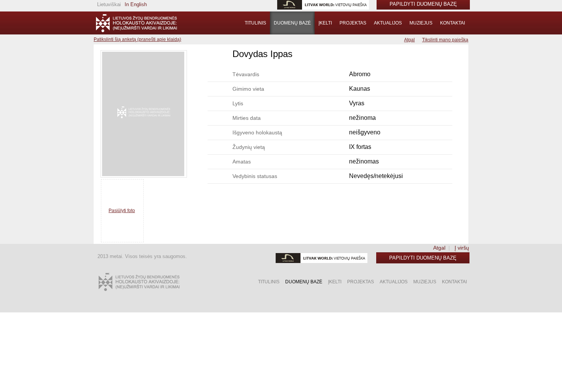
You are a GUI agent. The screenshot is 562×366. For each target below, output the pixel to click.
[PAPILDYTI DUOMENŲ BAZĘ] (136, 23)
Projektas (352, 23)
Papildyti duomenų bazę (422, 258)
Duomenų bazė (292, 23)
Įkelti (325, 23)
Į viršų (462, 248)
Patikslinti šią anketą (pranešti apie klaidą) (137, 39)
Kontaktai (452, 23)
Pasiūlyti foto (122, 210)
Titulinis (255, 23)
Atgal (409, 39)
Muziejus (420, 23)
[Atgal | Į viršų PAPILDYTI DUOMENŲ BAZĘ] (139, 281)
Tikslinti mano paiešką (445, 39)
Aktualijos (388, 23)
